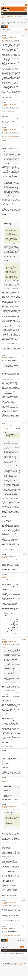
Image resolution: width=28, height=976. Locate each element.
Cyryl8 (5, 107)
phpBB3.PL (24, 963)
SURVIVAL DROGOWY (16, 16)
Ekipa (4, 958)
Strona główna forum (6, 16)
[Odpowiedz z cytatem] (4, 35)
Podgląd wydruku (26, 19)
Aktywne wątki (5, 14)
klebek (9, 23)
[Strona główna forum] (5, 9)
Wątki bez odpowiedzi (2, 14)
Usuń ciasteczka (9, 958)
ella (7, 23)
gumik (5, 145)
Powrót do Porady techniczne (7, 943)
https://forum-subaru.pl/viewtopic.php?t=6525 (11, 935)
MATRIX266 (6, 40)
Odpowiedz (3, 26)
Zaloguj (17, 1)
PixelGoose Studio (18, 964)
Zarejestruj (11, 1)
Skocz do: (2, 945)
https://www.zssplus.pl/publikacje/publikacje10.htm (12, 136)
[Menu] (25, 9)
